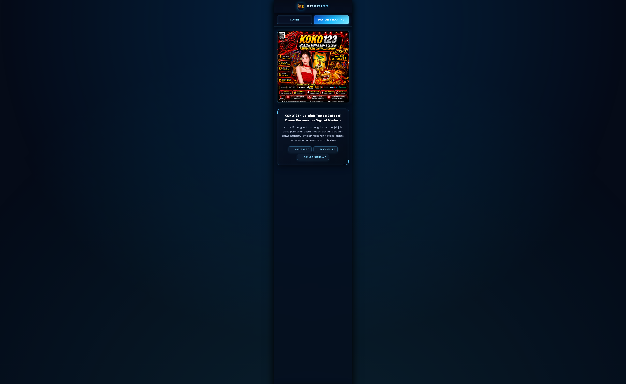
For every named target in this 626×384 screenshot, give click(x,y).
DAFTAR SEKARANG (331, 19)
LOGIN (294, 19)
